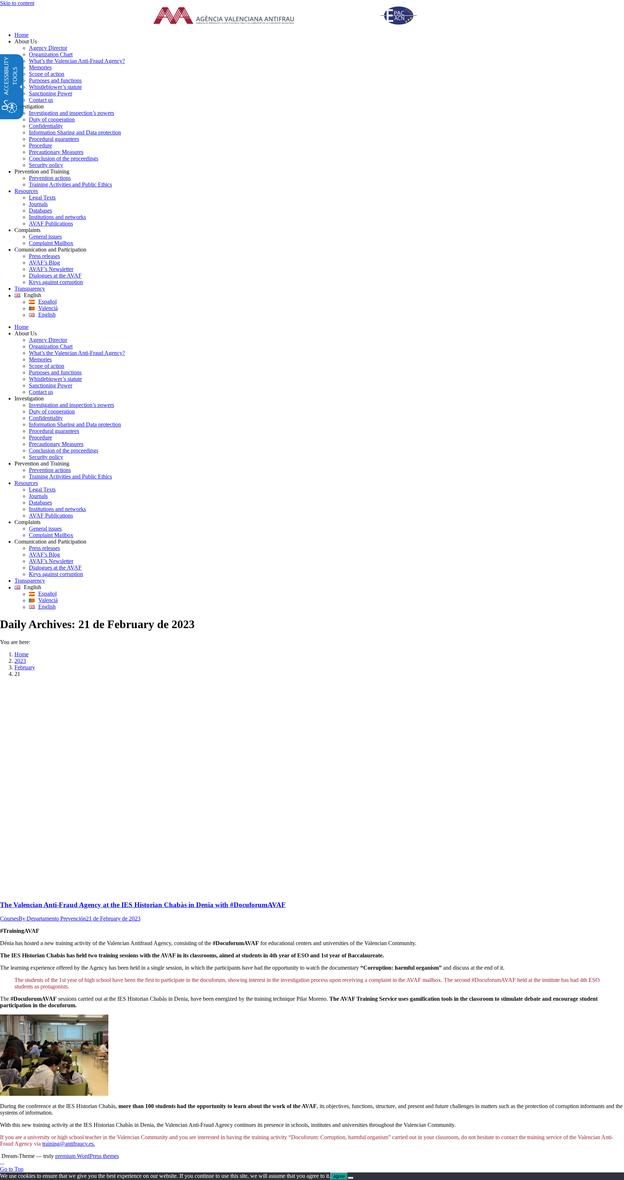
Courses (9, 918)
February (24, 667)
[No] (351, 1178)
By (52, 918)
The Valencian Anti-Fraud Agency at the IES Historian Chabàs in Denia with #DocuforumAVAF (143, 905)
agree (339, 1176)
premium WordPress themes (87, 1156)
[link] (294, 16)
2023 (20, 661)
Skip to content (17, 3)
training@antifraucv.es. (68, 1144)
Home (21, 654)
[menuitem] (319, 35)
